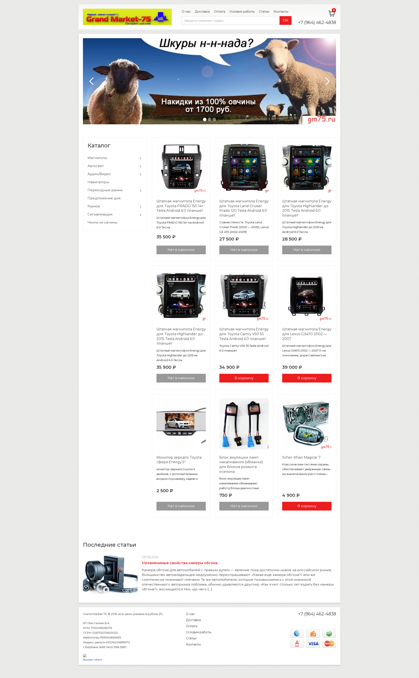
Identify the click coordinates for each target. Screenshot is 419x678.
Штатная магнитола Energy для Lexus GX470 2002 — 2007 (306, 334)
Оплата (219, 12)
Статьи (264, 12)
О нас (186, 12)
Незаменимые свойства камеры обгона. (180, 563)
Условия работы (242, 12)
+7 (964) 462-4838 (317, 22)
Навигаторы (98, 182)
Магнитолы (97, 158)
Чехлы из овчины (102, 222)
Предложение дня (104, 198)
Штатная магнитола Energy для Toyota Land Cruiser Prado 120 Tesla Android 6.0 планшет (244, 208)
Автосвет (96, 166)
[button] (91, 81)
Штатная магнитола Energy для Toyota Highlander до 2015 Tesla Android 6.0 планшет (306, 208)
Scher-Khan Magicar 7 (301, 457)
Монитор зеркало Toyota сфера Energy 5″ (179, 459)
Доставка (202, 12)
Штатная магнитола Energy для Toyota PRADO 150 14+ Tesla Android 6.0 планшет (181, 206)
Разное (94, 206)
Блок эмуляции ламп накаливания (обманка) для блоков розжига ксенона (241, 464)
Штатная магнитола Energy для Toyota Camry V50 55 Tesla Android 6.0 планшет (244, 334)
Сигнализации (100, 214)
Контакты (280, 12)
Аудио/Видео (99, 174)
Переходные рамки (105, 190)
